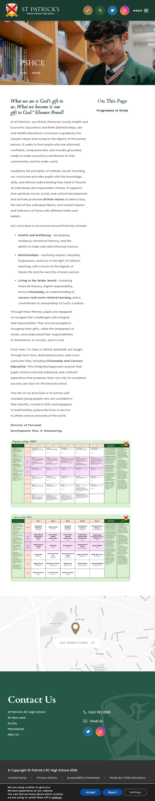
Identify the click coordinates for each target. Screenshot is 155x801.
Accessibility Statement (83, 777)
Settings (135, 792)
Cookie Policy (17, 777)
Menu (138, 10)
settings (57, 797)
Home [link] (23, 73)
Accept (90, 792)
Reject (112, 792)
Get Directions (80, 644)
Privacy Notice (47, 777)
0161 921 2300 (99, 712)
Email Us (96, 721)
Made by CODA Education (128, 777)
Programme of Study (112, 111)
